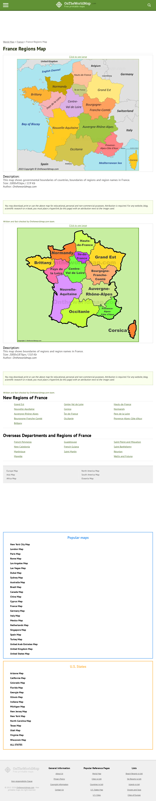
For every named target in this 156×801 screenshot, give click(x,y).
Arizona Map (16, 673)
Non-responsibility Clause (21, 781)
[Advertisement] (78, 26)
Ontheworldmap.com (25, 787)
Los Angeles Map (19, 563)
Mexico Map (16, 620)
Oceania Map (88, 478)
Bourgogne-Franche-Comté (28, 418)
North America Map (90, 470)
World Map (8, 41)
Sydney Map (16, 577)
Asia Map (11, 474)
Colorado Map (17, 682)
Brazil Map (15, 587)
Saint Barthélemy (122, 446)
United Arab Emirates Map (24, 644)
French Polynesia (23, 441)
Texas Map (15, 725)
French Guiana (71, 446)
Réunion (118, 451)
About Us (59, 773)
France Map (16, 606)
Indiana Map (16, 701)
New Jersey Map (18, 711)
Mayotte (18, 456)
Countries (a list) (96, 784)
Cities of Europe (134, 795)
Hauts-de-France (122, 404)
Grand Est (19, 404)
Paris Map (15, 553)
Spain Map (15, 634)
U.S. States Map (96, 790)
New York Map (17, 716)
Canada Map (16, 591)
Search (149, 5)
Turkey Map (16, 639)
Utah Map (15, 730)
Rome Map (15, 558)
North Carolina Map (20, 720)
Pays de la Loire (122, 413)
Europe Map (12, 470)
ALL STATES (16, 744)
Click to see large (78, 56)
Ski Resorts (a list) (134, 779)
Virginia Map (17, 735)
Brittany (18, 423)
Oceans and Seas (134, 790)
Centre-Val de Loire (73, 404)
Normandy (119, 408)
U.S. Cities (97, 795)
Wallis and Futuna (123, 456)
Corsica (67, 408)
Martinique (19, 451)
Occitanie (69, 418)
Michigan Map (17, 706)
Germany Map (17, 610)
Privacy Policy (59, 779)
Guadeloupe (70, 441)
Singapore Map (18, 629)
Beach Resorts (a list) (134, 773)
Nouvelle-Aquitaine (24, 408)
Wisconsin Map (18, 739)
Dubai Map (15, 572)
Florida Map (16, 687)
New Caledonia (22, 446)
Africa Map (11, 478)
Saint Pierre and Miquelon (127, 441)
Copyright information (59, 784)
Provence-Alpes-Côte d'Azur (128, 418)
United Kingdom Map (21, 648)
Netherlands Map (19, 625)
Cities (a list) (97, 779)
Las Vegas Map (18, 568)
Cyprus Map (16, 601)
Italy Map (15, 615)
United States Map (20, 653)
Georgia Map (17, 692)
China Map (15, 596)
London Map (16, 549)
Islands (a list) (134, 784)
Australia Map (17, 582)
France (20, 41)
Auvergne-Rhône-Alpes (26, 413)
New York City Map (20, 544)
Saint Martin (70, 451)
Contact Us (59, 790)
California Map (18, 678)
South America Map (90, 474)
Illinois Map (16, 697)
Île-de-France (71, 413)
